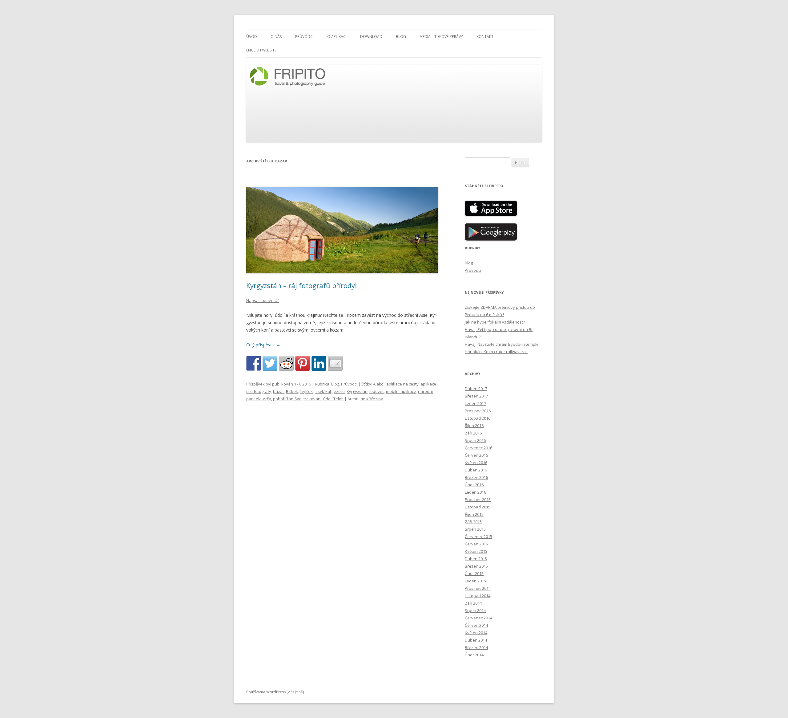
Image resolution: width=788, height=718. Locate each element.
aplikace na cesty (402, 384)
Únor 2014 (474, 655)
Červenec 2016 (478, 448)
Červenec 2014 (478, 618)
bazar (278, 391)
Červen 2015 (476, 544)
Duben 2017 (476, 388)
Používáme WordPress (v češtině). (275, 692)
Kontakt (484, 36)
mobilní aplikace (401, 391)
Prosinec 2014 (478, 588)
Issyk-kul (323, 391)
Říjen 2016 (474, 425)
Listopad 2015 (477, 507)
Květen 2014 (476, 632)
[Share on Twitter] (270, 363)
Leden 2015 (475, 581)
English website (261, 50)
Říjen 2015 (474, 514)
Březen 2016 (476, 477)
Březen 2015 (476, 566)
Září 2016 (473, 433)
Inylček (306, 391)
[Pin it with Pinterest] (302, 363)
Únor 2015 (474, 573)
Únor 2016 (474, 485)
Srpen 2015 (475, 529)
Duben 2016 (476, 470)
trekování (312, 399)
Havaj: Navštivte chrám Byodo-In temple (502, 344)
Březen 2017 (476, 396)
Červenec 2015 (478, 536)
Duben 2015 (476, 558)
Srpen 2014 (475, 610)
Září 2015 (473, 521)
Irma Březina (371, 399)
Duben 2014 (476, 640)
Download (371, 36)
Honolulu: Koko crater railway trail (496, 351)
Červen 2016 (476, 455)
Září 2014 (473, 603)
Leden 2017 (475, 403)
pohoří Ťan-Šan (287, 399)
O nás (276, 36)
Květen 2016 (476, 462)
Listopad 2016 (477, 418)
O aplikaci (337, 36)
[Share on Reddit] (286, 363)
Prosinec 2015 (478, 499)
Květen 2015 (476, 551)
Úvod (251, 36)
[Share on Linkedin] (319, 363)
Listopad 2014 (477, 595)
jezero (339, 391)
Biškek (292, 391)
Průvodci (304, 36)
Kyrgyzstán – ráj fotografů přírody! (301, 285)
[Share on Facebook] (253, 363)
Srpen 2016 (475, 440)
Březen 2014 (476, 647)
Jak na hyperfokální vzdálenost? (495, 322)
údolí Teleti (333, 399)
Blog (401, 36)
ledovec (376, 391)
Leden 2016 (475, 492)
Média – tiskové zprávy (441, 36)
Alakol (378, 384)
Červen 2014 (476, 625)
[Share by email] (335, 363)
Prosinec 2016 (478, 411)
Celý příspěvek (263, 345)
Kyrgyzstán (357, 391)
